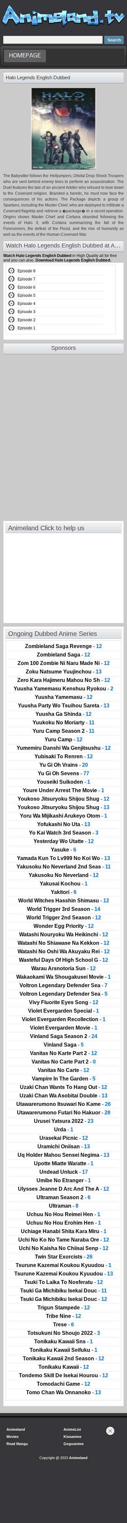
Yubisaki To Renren (64, 756)
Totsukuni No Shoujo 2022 (63, 1333)
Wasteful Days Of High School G (63, 960)
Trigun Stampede (63, 1307)
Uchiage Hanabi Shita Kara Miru (63, 1231)
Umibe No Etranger (63, 1180)
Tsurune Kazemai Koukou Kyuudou (63, 1265)
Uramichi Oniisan (63, 1146)
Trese (63, 1324)
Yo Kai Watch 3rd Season (63, 833)
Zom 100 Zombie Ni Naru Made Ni (64, 663)
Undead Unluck (63, 1172)
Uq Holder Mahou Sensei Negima (63, 1155)
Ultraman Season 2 (63, 1197)
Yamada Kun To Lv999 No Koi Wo (63, 858)
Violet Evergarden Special (63, 1011)
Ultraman (63, 1206)
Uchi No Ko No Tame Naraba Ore (63, 1240)
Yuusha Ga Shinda (63, 714)
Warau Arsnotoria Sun (63, 968)
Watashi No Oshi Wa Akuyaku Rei (64, 951)
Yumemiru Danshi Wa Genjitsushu (64, 748)
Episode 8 (26, 271)
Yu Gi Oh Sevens (63, 773)
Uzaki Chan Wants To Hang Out (63, 1087)
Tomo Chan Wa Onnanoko (63, 1392)
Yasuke (63, 850)
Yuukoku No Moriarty (63, 722)
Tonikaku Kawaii (63, 1367)
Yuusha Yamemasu (63, 697)
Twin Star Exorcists (63, 1257)
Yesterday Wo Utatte (64, 841)
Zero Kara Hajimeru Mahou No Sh (63, 680)
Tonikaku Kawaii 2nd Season (63, 1358)
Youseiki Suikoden (63, 782)
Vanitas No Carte (63, 1070)
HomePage (25, 56)
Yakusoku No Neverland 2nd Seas (64, 867)
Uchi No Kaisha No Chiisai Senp (63, 1248)
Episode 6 (26, 287)
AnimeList (72, 1429)
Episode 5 (26, 295)
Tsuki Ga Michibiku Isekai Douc (63, 1291)
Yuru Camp (63, 739)
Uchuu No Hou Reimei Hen (63, 1214)
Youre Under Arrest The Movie (63, 790)
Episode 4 (26, 303)
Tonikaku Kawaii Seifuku (63, 1350)
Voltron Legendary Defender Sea (63, 985)
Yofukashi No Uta (63, 824)
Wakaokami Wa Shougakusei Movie (63, 977)
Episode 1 (26, 328)
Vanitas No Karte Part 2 (63, 1053)
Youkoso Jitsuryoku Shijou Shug (63, 799)
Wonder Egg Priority (64, 926)
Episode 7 (26, 279)
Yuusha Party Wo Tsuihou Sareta (63, 705)
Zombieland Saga (63, 655)
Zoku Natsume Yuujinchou (64, 672)
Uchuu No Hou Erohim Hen (63, 1223)
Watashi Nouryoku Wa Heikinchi (63, 934)
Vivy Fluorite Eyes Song (63, 1002)
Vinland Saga (64, 1045)
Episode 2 (26, 320)
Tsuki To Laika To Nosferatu (63, 1282)
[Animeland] (63, 27)
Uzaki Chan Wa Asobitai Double (63, 1095)
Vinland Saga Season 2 (63, 1036)
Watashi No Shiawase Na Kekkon (63, 943)
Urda (63, 1129)
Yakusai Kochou (64, 884)
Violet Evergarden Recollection (64, 1019)
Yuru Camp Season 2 (63, 731)
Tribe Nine (63, 1316)
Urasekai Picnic (63, 1138)
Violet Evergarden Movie (63, 1028)
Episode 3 (26, 311)
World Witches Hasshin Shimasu (63, 900)
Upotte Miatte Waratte (63, 1163)
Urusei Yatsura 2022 (63, 1121)
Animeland (16, 1429)
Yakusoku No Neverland (64, 875)
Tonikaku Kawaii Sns (63, 1341)
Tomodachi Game (63, 1384)
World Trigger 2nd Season (63, 917)
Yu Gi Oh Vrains (63, 765)
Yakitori (64, 892)
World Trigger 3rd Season (63, 909)
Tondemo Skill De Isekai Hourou (63, 1375)
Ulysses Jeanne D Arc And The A (63, 1189)
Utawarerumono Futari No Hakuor (63, 1112)
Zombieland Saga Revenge (63, 646)
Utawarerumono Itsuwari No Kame (63, 1104)
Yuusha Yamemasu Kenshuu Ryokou (63, 688)
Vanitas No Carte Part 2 (64, 1062)
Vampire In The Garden (63, 1079)
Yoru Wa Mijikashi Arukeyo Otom (63, 816)
